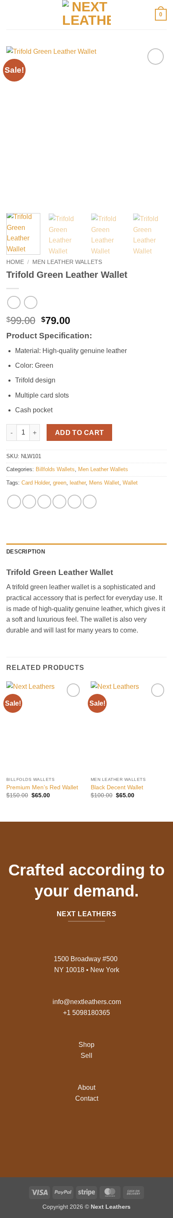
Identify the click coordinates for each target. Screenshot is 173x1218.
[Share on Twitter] (44, 502)
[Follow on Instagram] (80, 1132)
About (86, 1087)
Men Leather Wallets (67, 262)
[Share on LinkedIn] (90, 502)
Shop (86, 1044)
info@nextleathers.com (86, 1001)
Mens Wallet (104, 483)
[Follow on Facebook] (66, 1132)
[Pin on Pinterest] (74, 502)
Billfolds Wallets (55, 469)
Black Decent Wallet (117, 787)
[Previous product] (30, 302)
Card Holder (35, 483)
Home (15, 262)
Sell (86, 1055)
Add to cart (79, 432)
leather (78, 483)
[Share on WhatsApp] (14, 502)
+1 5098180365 (86, 1012)
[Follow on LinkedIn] (106, 1132)
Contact (86, 1098)
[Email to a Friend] (59, 502)
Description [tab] (25, 551)
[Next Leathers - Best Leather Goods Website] (86, 14)
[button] (11, 14)
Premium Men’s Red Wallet (42, 787)
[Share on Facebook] (29, 502)
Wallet (130, 483)
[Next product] (13, 302)
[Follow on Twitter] (93, 1132)
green (59, 483)
